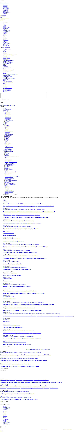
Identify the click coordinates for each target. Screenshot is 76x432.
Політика (7, 125)
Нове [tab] (4, 199)
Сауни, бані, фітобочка (7, 81)
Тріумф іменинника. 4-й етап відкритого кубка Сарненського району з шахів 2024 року (25, 246)
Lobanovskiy (5, 237)
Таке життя (5, 32)
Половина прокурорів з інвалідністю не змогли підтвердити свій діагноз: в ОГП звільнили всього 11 (29, 211)
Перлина (4, 35)
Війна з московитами (4, 17)
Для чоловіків (5, 40)
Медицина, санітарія (7, 61)
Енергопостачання (6, 75)
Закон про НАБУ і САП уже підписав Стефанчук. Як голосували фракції (22, 338)
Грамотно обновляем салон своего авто (13, 327)
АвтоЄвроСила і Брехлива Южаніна (12, 263)
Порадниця (5, 42)
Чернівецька (5, 11)
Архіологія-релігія (6, 27)
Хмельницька (5, 9)
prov (4, 208)
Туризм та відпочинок (7, 76)
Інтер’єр (4, 51)
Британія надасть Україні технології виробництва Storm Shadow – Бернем (22, 223)
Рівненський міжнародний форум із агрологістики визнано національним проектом (24, 258)
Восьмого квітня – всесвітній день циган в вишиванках (17, 269)
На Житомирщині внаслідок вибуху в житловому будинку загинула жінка (22, 333)
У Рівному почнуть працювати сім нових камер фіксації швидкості (17, 393)
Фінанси (4, 87)
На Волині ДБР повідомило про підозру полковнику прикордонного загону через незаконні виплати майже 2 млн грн (31, 382)
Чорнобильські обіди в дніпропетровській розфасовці (17, 286)
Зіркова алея (5, 28)
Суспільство (5, 22)
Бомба (4, 36)
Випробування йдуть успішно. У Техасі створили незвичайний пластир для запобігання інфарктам (28, 304)
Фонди (4, 65)
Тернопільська (6, 8)
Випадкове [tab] (5, 201)
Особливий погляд (6, 30)
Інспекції (5, 64)
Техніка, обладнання (7, 89)
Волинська (5, 6)
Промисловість (6, 72)
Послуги (4, 84)
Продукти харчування (7, 88)
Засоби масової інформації (8, 69)
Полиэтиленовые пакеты (9, 235)
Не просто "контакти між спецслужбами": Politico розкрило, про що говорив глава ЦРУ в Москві (28, 206)
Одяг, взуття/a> (8, 181)
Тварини (4, 73)
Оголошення (6, 321)
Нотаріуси (5, 85)
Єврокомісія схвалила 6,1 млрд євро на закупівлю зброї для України (20, 228)
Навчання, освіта (6, 56)
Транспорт (5, 91)
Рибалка (4, 80)
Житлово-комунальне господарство (10, 74)
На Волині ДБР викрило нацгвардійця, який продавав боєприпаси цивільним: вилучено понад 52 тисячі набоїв (29, 388)
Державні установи (7, 63)
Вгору (1, 430)
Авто (4, 50)
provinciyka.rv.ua (44, 429)
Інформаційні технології (8, 62)
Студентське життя (8, 281)
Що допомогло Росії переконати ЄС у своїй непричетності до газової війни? (22, 310)
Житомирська (5, 7)
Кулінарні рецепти (6, 43)
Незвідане (5, 33)
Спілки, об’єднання (7, 67)
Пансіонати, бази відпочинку (9, 78)
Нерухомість (5, 66)
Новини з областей (4, 3)
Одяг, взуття (5, 79)
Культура (4, 29)
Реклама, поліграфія (7, 90)
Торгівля (4, 53)
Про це (4, 34)
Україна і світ (3, 15)
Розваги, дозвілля (6, 58)
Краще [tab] (4, 200)
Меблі (4, 83)
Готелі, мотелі (5, 77)
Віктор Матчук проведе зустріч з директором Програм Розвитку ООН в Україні (23, 293)
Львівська (5, 13)
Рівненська (5, 5)
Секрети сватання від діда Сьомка (12, 275)
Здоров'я (4, 25)
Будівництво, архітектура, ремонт (10, 54)
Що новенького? (6, 31)
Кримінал (2, 18)
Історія (4, 26)
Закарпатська (5, 10)
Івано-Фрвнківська (7, 12)
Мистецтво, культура (7, 70)
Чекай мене (5, 44)
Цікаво (4, 39)
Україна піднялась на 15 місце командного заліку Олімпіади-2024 (20, 252)
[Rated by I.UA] (3, 427)
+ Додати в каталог (7, 49)
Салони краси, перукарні (8, 82)
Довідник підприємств (5, 47)
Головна (2, 0)
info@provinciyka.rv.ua (67, 429)
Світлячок (5, 37)
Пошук (16, 194)
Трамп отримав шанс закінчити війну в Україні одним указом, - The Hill (19, 399)
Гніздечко (5, 41)
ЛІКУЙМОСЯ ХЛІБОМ (9, 299)
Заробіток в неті (6, 45)
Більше (1, 20)
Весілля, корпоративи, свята (8, 60)
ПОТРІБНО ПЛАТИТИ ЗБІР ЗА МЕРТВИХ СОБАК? (17, 344)
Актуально (2, 16)
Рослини (4, 55)
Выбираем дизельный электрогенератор (13, 241)
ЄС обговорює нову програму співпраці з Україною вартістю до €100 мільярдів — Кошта (26, 217)
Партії (4, 68)
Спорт (4, 23)
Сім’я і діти (5, 59)
